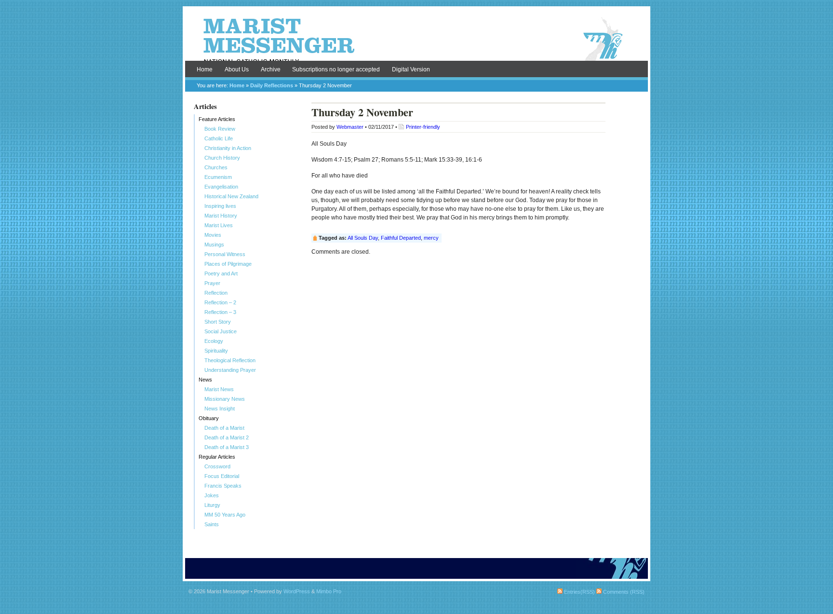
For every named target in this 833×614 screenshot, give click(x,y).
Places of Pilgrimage (228, 264)
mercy (431, 238)
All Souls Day (363, 238)
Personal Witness (224, 254)
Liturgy (212, 505)
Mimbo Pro (328, 591)
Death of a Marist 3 (226, 447)
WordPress (296, 591)
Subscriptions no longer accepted (336, 69)
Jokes (211, 495)
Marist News (219, 389)
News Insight (219, 408)
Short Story (217, 322)
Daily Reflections (271, 85)
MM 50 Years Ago (224, 515)
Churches (216, 167)
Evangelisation (221, 187)
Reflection (216, 293)
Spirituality (216, 351)
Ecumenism (218, 177)
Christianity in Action (227, 148)
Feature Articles (217, 119)
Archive (271, 69)
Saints (211, 524)
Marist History (220, 215)
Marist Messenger (416, 39)
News (205, 379)
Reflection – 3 (220, 312)
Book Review (219, 129)
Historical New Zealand (231, 196)
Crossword (217, 466)
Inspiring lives (220, 206)
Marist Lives (218, 225)
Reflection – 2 (220, 302)
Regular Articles (217, 457)
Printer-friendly (423, 127)
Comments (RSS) (623, 592)
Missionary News (224, 399)
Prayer (212, 283)
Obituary (209, 418)
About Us (237, 69)
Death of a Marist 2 (226, 437)
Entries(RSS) (579, 592)
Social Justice (220, 331)
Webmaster (349, 127)
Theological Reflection (229, 360)
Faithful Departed (401, 238)
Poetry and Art (221, 273)
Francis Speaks (223, 486)
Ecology (213, 341)
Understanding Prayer (230, 370)
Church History (222, 158)
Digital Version (411, 69)
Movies (212, 235)
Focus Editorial (221, 476)
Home (205, 69)
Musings (214, 244)
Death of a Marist (224, 428)
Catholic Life (218, 138)
